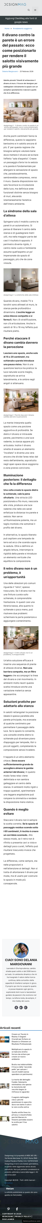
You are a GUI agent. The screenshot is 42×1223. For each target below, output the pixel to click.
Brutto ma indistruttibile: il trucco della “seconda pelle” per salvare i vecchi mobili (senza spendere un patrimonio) (22, 1069)
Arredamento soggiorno (22, 28)
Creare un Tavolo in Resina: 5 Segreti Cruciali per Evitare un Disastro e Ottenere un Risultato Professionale (21, 1039)
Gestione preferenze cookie (32, 1221)
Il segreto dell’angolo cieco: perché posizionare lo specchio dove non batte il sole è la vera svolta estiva (22, 1102)
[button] (28, 10)
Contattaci (9, 1183)
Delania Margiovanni (10, 71)
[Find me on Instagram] (21, 1007)
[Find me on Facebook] (16, 1007)
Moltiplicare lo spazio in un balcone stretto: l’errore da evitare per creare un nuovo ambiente (22, 1054)
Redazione (7, 1216)
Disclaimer (8, 1219)
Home (7, 28)
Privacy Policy (23, 1216)
